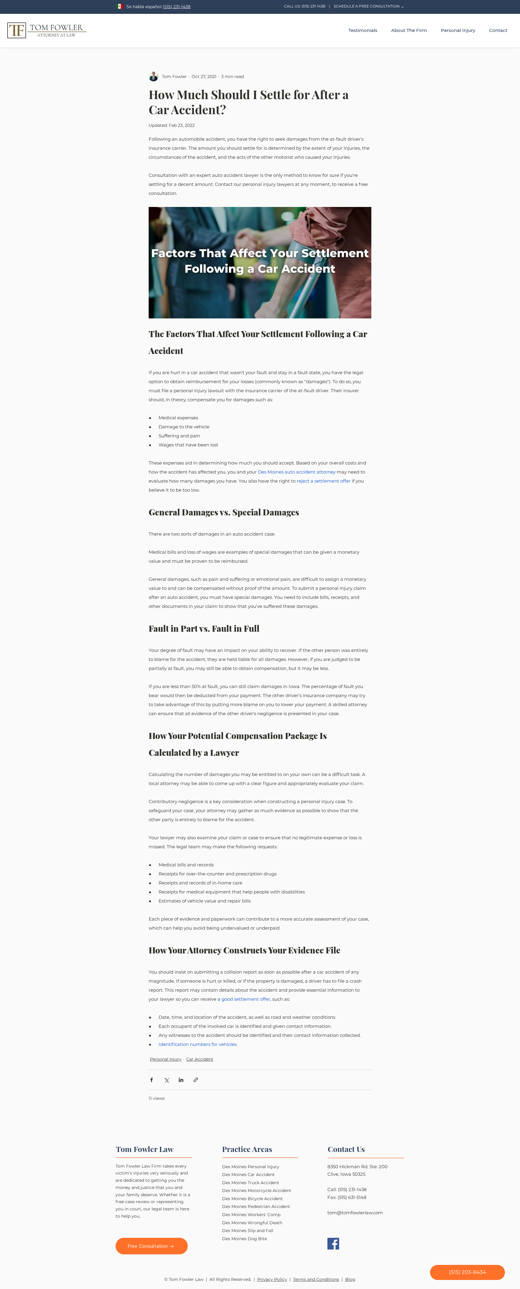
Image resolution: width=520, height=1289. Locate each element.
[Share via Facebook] (151, 1080)
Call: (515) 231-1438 (347, 1189)
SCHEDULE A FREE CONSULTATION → (369, 6)
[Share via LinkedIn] (181, 1080)
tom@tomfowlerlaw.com (355, 1212)
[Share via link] (196, 1080)
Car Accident (199, 1059)
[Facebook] (333, 1244)
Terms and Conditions (316, 1279)
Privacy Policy (272, 1279)
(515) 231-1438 (176, 6)
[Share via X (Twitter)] (166, 1080)
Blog (350, 1279)
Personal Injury (165, 1059)
